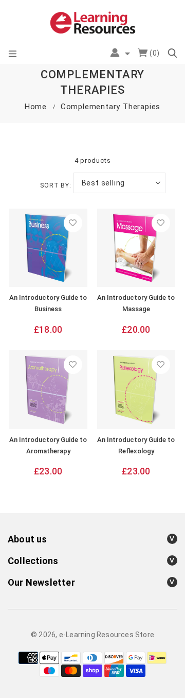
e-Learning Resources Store (106, 635)
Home (36, 106)
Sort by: (55, 185)
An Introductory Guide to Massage (136, 303)
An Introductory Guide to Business (48, 303)
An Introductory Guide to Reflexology (136, 445)
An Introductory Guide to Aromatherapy (48, 445)
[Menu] (12, 54)
